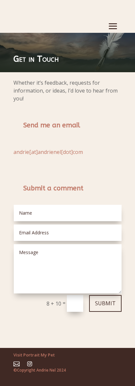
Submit (105, 303)
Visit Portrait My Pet (34, 355)
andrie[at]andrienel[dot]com (48, 152)
